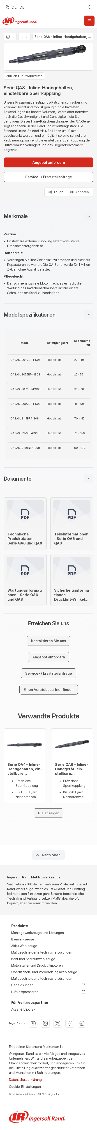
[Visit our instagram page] (45, 1023)
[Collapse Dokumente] (88, 478)
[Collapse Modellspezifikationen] (88, 314)
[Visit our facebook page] (69, 1023)
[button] (48, 216)
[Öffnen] (89, 21)
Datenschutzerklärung (25, 1079)
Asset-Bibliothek (23, 1009)
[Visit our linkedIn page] (82, 1023)
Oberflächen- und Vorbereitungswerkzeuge (44, 972)
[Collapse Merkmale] (88, 216)
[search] (90, 7)
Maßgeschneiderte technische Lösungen (41, 952)
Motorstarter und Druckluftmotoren (37, 965)
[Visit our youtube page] (33, 1023)
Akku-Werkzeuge (24, 946)
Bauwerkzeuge (22, 939)
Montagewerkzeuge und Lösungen (37, 933)
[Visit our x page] (57, 1023)
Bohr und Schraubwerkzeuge (33, 959)
